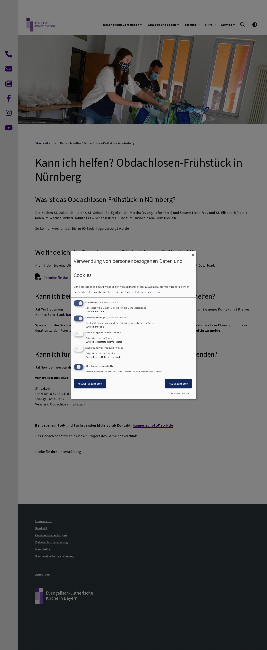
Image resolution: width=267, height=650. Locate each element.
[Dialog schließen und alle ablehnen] (193, 253)
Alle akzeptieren (178, 384)
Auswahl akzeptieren (90, 384)
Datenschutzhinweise (138, 292)
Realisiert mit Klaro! (181, 393)
